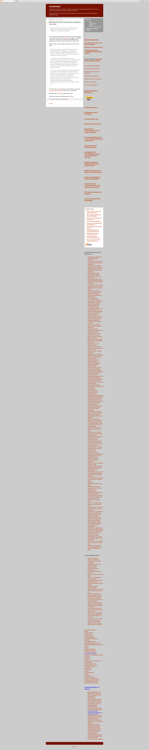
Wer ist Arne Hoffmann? (91, 107)
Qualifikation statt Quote (90, 649)
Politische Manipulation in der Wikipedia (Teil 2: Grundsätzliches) (94, 696)
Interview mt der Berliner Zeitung (92, 68)
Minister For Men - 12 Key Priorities (93, 660)
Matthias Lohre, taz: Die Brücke (95, 354)
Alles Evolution (88, 634)
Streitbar (86, 647)
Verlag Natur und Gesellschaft (91, 638)
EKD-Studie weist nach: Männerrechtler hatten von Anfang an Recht (95, 583)
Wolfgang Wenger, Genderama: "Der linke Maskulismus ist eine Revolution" (95, 270)
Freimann (87, 671)
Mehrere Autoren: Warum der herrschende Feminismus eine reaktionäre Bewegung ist (94, 292)
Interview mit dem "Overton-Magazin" (93, 79)
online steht (64, 38)
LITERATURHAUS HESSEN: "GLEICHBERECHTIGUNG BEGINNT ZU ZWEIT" (93, 52)
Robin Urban (87, 640)
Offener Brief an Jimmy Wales (94, 699)
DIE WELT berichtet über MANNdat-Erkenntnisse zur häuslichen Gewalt (92, 164)
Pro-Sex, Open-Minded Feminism (92, 679)
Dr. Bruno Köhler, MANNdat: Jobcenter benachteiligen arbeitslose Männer (94, 364)
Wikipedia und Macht (92, 706)
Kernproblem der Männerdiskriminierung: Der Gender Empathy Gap (92, 130)
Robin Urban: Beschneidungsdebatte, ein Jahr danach (95, 484)
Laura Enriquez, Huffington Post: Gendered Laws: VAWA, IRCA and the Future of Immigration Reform (95, 529)
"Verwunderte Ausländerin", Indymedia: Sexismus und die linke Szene (94, 322)
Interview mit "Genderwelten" (91, 84)
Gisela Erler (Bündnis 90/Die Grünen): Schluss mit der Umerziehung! (94, 409)
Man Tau (86, 631)
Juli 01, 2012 (65, 99)
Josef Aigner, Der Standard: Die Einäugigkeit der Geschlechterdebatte (95, 297)
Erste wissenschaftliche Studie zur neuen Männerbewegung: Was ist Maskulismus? (94, 139)
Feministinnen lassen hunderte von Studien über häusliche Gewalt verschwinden (94, 704)
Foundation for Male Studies (91, 665)
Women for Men (88, 668)
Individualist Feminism (90, 676)
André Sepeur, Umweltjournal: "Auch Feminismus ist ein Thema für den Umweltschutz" (95, 444)
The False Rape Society (90, 663)
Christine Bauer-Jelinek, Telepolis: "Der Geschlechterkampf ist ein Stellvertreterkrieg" (95, 425)
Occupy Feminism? (92, 567)
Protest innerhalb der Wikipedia (95, 700)
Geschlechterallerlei (89, 632)
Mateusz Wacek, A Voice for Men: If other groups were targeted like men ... (95, 542)
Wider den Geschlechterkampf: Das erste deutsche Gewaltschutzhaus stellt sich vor (95, 579)
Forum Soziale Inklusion (90, 629)
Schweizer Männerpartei (90, 650)
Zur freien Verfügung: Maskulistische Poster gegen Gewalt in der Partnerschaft (92, 185)
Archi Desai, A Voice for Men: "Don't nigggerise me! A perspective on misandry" (94, 534)
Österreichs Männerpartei (90, 652)
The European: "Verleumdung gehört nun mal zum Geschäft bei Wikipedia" (95, 721)
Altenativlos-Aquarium (89, 637)
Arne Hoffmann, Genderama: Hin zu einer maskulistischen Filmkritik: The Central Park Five (95, 494)
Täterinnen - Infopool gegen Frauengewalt (94, 654)
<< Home (50, 103)
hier (60, 93)
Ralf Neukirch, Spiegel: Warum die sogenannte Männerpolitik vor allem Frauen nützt (95, 357)
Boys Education (88, 662)
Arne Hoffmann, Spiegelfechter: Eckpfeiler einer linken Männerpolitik (95, 258)
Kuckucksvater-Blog (89, 635)
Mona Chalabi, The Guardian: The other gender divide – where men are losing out (95, 509)
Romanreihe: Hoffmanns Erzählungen (94, 47)
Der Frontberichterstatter (90, 641)
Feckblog (87, 674)
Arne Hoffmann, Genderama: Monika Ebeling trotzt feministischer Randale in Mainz (95, 404)
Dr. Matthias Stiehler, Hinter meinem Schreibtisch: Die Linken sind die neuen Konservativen (95, 317)
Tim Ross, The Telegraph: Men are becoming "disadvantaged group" (95, 504)
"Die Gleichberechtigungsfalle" (56, 90)
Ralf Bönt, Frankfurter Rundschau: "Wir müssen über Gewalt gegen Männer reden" (95, 341)
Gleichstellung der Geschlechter (92, 682)
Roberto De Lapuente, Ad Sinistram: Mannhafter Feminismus (93, 460)
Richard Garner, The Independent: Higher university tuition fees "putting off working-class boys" (95, 513)
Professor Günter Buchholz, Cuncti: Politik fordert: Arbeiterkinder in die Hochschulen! (95, 375)
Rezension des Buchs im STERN (92, 65)
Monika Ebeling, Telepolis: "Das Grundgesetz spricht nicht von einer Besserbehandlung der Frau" (95, 400)
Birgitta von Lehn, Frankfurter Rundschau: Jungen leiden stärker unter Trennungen (95, 348)
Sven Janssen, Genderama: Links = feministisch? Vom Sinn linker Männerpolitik (95, 263)
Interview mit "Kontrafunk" (90, 81)
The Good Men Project (90, 666)
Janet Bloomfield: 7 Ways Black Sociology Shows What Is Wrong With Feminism (95, 538)
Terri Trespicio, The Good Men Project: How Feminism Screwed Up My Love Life (95, 610)
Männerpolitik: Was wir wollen (93, 124)
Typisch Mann (88, 669)
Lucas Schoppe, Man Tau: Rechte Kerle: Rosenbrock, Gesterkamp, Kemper (95, 479)
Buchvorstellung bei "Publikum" (92, 76)
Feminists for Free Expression (91, 678)
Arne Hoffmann (92, 23)
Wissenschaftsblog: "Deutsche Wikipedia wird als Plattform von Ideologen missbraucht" (95, 717)
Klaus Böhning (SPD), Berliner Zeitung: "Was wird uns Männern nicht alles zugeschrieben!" (95, 413)
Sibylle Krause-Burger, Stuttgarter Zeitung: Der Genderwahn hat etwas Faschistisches (95, 313)
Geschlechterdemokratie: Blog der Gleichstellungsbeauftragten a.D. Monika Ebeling (94, 645)
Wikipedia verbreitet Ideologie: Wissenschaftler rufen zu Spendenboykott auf (94, 732)
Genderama (54, 6)
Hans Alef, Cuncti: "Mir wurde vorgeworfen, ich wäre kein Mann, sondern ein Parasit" (95, 434)
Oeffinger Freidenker (89, 672)
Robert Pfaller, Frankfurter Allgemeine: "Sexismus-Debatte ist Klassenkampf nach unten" (95, 420)
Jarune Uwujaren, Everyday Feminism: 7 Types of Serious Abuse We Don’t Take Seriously (95, 623)
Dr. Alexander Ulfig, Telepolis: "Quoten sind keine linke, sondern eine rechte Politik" (95, 382)
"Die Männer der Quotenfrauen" (94, 221)
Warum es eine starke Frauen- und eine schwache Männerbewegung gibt (95, 591)
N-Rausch (87, 659)
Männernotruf (87, 657)
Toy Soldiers (87, 675)
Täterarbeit (87, 656)
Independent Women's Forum (91, 681)
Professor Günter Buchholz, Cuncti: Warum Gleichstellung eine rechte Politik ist (95, 386)
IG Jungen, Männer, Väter (91, 119)
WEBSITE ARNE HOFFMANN (91, 39)
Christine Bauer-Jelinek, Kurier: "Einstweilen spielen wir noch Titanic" (95, 429)
